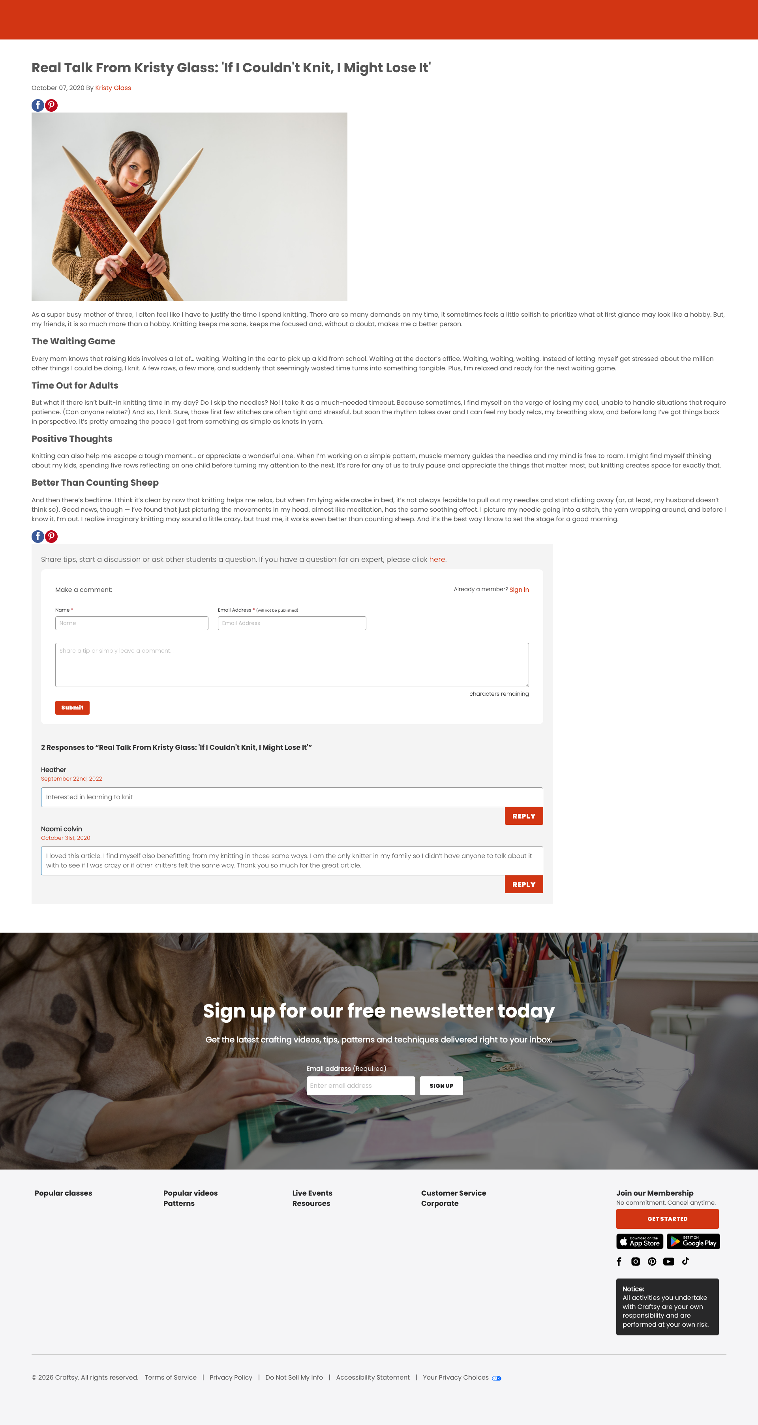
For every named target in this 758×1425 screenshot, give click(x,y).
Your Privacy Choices (456, 1377)
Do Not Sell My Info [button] (294, 1377)
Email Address (258, 610)
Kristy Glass (113, 87)
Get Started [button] (667, 1219)
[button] (38, 105)
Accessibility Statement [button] (373, 1377)
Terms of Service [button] (171, 1377)
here (437, 560)
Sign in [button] (519, 589)
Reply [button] (524, 816)
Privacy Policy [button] (231, 1377)
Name (64, 610)
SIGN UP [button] (442, 1086)
